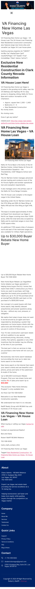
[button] (11, 12)
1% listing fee (6, 489)
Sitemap (24, 581)
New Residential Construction (18, 452)
